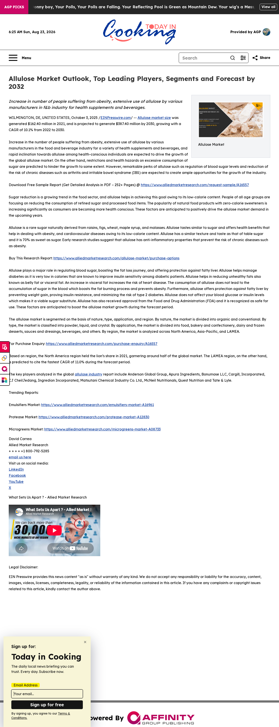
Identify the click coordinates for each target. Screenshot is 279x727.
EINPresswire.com (115, 117)
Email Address (25, 685)
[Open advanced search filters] (243, 58)
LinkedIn (16, 469)
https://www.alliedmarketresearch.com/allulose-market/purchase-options (116, 258)
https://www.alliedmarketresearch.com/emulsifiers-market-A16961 (97, 405)
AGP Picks (14, 7)
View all (268, 7)
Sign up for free (47, 704)
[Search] (232, 58)
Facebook (17, 475)
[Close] (85, 642)
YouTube (16, 481)
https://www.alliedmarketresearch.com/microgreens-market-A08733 (102, 429)
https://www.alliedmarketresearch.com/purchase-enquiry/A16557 (101, 343)
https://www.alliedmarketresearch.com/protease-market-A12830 (94, 417)
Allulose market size (154, 117)
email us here (20, 457)
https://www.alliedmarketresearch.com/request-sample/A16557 (195, 185)
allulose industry (88, 374)
